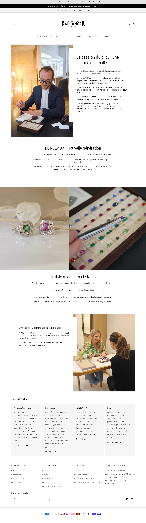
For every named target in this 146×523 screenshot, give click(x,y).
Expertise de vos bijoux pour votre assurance (88, 483)
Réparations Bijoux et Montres (83, 479)
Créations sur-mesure (80, 475)
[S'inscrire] (49, 499)
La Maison (14, 471)
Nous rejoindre (16, 483)
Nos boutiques (16, 475)
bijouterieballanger (75, 518)
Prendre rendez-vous (18, 479)
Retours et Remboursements (52, 486)
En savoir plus (19, 445)
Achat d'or (76, 471)
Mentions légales (48, 479)
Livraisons (45, 475)
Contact (44, 471)
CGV (43, 483)
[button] (13, 23)
